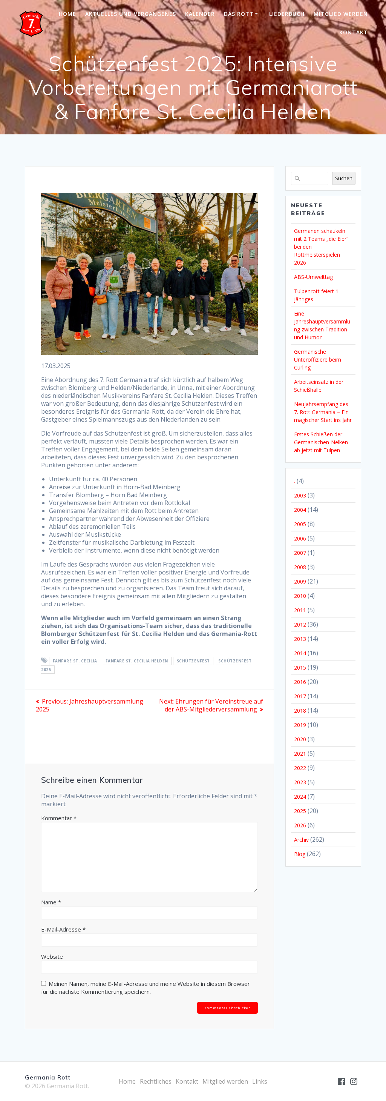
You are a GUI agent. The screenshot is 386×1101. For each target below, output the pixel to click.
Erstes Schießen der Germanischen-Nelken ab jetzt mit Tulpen (321, 442)
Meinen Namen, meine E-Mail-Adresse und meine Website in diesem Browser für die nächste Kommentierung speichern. (145, 987)
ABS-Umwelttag (313, 276)
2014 (300, 653)
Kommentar (59, 818)
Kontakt (353, 32)
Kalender (200, 13)
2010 (300, 595)
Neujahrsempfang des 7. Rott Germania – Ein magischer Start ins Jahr (323, 411)
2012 (300, 624)
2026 (300, 825)
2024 (300, 796)
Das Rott (239, 13)
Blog (299, 854)
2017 (300, 696)
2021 (300, 753)
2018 (300, 710)
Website (52, 956)
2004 (300, 509)
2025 (300, 811)
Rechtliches (156, 1081)
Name (51, 902)
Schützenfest (193, 661)
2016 (300, 681)
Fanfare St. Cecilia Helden (137, 661)
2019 (300, 724)
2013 (300, 638)
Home (67, 13)
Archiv (301, 839)
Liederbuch (287, 13)
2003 (300, 495)
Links (259, 1081)
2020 (300, 739)
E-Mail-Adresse (63, 929)
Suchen (343, 178)
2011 (300, 610)
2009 (300, 581)
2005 (300, 524)
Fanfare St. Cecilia (75, 661)
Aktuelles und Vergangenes (130, 13)
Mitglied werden (341, 13)
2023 (300, 782)
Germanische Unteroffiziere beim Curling (317, 359)
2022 (300, 767)
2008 (300, 567)
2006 (300, 538)
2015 (300, 667)
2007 (300, 552)
